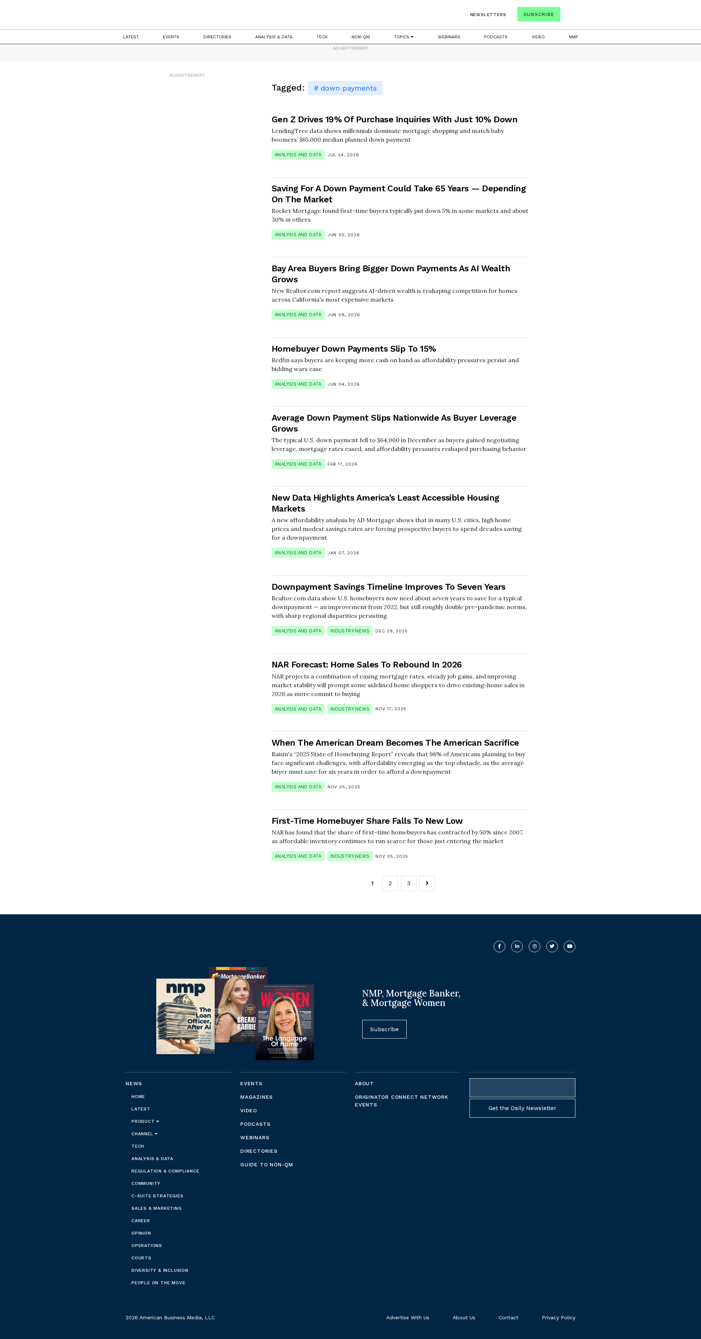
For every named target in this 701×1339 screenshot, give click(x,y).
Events (171, 36)
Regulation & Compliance (165, 1171)
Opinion (141, 1233)
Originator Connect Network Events (401, 1100)
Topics (402, 36)
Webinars (449, 36)
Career (140, 1220)
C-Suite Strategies (157, 1195)
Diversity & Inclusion (159, 1270)
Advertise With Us (407, 1317)
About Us (464, 1317)
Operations (146, 1245)
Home (138, 1096)
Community (145, 1183)
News (134, 1083)
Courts (141, 1257)
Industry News (349, 631)
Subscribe (538, 14)
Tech (322, 36)
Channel (143, 1133)
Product (143, 1121)
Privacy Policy (558, 1317)
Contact (508, 1317)
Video (538, 36)
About (364, 1083)
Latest (131, 36)
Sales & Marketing (156, 1208)
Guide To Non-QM (266, 1164)
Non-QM (361, 36)
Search (568, 16)
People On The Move (158, 1282)
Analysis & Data (273, 36)
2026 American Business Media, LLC (170, 1317)
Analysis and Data (298, 154)
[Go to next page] (427, 883)
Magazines (256, 1097)
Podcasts (495, 36)
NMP (573, 36)
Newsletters (488, 14)
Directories (217, 36)
